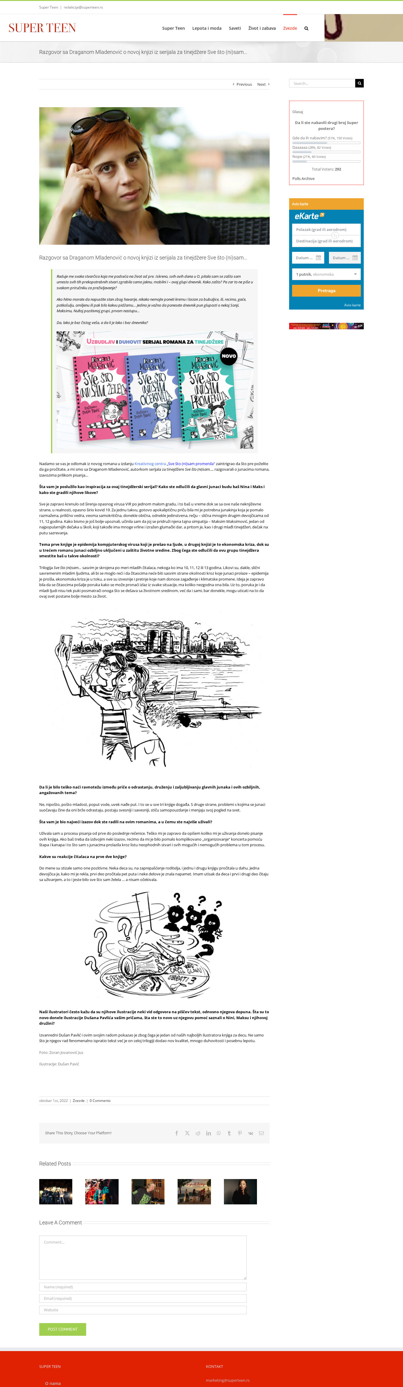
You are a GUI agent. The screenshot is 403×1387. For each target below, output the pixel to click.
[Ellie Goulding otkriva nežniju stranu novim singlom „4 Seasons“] (154, 1192)
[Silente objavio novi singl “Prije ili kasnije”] (203, 1192)
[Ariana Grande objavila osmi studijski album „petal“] (252, 1192)
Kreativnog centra (150, 463)
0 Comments (100, 1100)
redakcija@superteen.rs (83, 7)
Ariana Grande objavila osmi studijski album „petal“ (245, 1179)
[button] (306, 27)
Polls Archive (303, 178)
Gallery (210, 1182)
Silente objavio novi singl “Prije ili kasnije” (196, 1182)
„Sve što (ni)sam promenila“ (191, 463)
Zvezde (79, 1100)
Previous (244, 84)
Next (261, 84)
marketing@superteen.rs (228, 1382)
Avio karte (352, 305)
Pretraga (326, 290)
